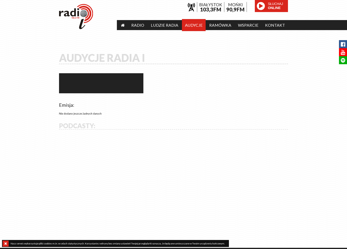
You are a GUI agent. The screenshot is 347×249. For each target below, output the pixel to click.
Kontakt (275, 25)
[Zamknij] (6, 244)
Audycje (194, 25)
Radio (137, 25)
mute (264, 15)
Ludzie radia (164, 25)
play (261, 6)
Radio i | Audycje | (76, 16)
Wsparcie (248, 25)
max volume (279, 15)
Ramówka (220, 25)
